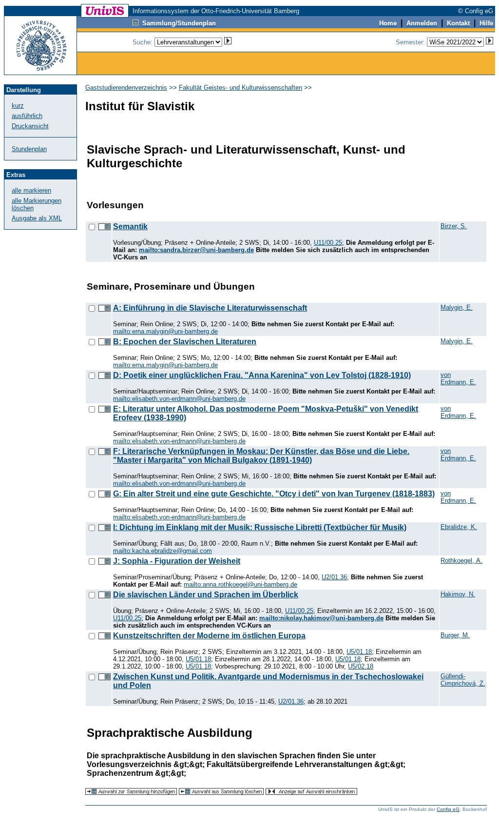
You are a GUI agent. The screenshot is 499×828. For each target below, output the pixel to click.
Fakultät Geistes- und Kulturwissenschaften (240, 87)
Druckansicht (30, 126)
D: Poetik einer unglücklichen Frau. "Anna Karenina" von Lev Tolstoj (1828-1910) (262, 375)
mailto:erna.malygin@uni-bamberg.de (165, 331)
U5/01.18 (359, 651)
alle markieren (31, 190)
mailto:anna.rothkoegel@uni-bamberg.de (240, 584)
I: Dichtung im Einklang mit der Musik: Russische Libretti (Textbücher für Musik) (259, 527)
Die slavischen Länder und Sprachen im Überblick (205, 595)
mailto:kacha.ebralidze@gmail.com (162, 550)
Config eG (448, 809)
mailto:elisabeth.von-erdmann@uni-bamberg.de (179, 398)
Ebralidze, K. (459, 527)
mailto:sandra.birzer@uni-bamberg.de (196, 250)
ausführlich (27, 115)
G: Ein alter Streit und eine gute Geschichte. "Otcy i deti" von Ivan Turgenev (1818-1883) (274, 494)
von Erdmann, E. (458, 378)
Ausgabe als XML (37, 218)
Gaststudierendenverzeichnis (126, 87)
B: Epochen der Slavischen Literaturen (184, 341)
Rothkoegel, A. (461, 560)
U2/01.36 (334, 577)
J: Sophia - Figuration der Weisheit (176, 561)
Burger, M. (455, 635)
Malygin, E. (457, 307)
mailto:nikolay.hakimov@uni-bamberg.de (321, 618)
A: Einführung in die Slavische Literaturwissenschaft (210, 308)
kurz (18, 105)
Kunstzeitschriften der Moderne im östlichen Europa (209, 635)
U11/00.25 (328, 242)
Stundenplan (29, 149)
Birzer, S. (454, 226)
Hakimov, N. (458, 594)
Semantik (130, 226)
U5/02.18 (360, 666)
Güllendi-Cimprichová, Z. (463, 679)
